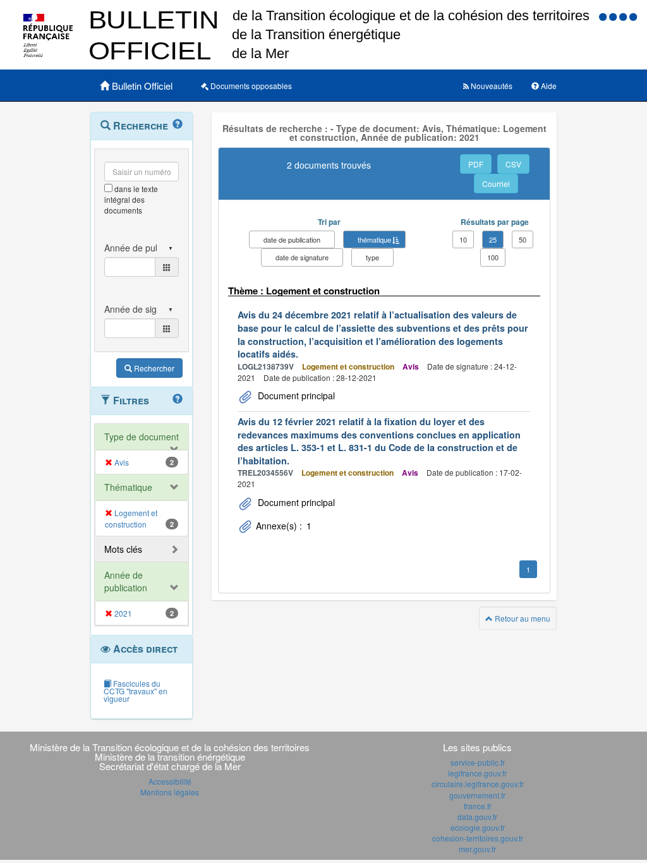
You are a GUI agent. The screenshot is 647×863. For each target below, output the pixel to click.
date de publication (291, 239)
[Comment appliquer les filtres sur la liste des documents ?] (177, 399)
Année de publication (125, 581)
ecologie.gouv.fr (477, 827)
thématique (374, 239)
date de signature (302, 257)
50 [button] (522, 239)
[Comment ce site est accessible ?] (604, 16)
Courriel (496, 183)
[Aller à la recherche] (624, 16)
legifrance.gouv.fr (477, 773)
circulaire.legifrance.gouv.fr (478, 783)
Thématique (128, 487)
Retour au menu (521, 618)
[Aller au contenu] (614, 16)
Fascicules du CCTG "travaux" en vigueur (135, 691)
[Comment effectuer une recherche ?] (177, 124)
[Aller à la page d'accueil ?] (633, 16)
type (372, 257)
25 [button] (493, 239)
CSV (513, 164)
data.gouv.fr (477, 816)
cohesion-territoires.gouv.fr (477, 838)
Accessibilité (169, 781)
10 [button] (463, 239)
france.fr (478, 805)
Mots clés (123, 549)
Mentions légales (169, 792)
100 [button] (493, 257)
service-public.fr (477, 762)
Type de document (141, 436)
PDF (475, 164)
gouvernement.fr (477, 795)
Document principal (295, 395)
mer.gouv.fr (477, 848)
